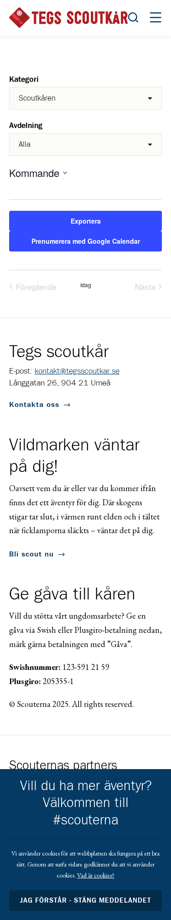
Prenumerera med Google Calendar (85, 241)
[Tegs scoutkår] (68, 17)
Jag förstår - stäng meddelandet (85, 900)
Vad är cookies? (95, 875)
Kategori (24, 80)
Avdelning (25, 126)
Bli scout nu (31, 554)
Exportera (86, 220)
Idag (85, 285)
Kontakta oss (34, 404)
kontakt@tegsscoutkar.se (77, 371)
